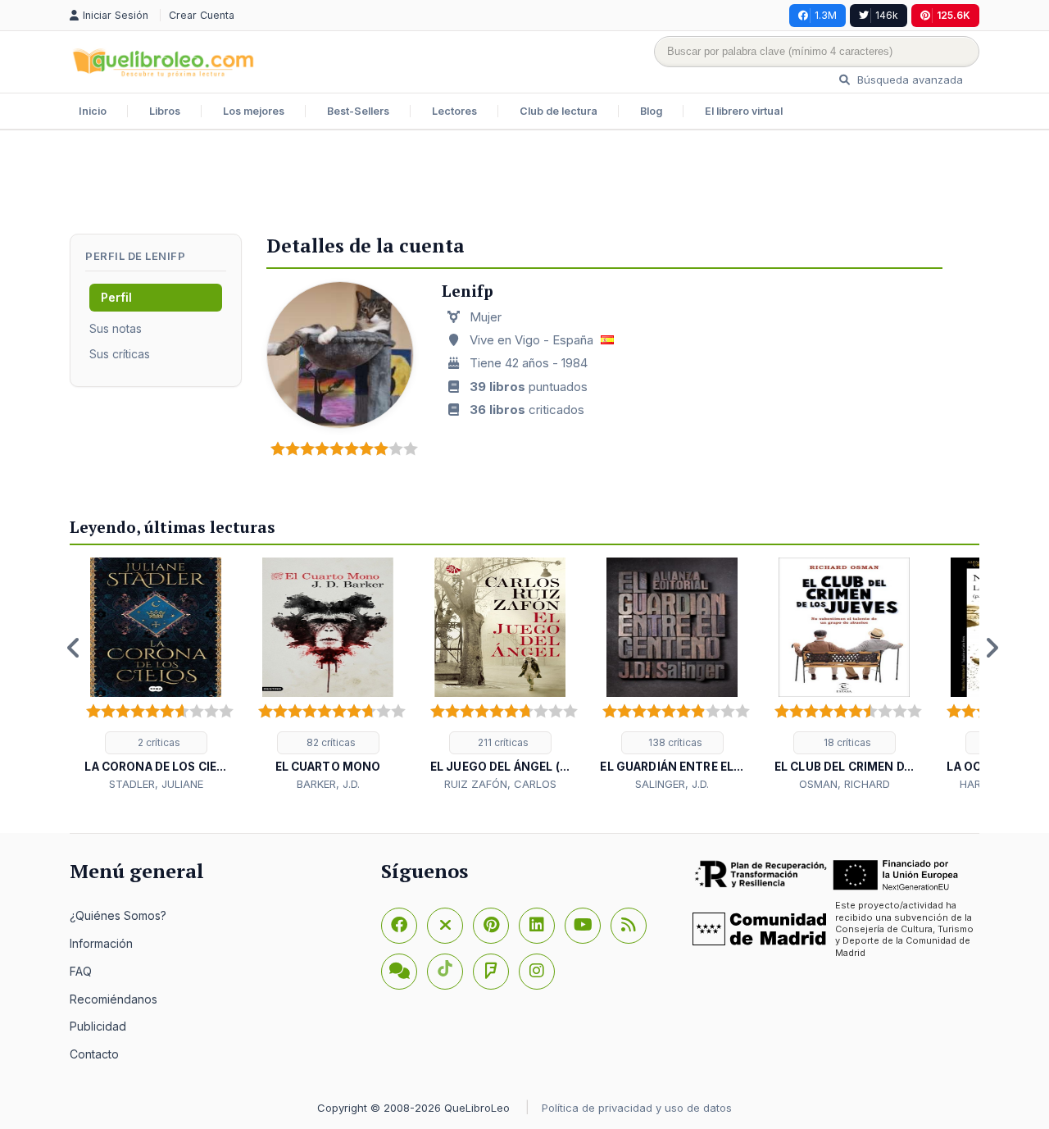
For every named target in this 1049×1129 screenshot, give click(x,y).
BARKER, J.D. (328, 783)
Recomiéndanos (113, 999)
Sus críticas (119, 354)
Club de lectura (558, 111)
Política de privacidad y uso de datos (637, 1107)
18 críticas (846, 742)
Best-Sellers (358, 111)
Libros (164, 111)
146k (886, 15)
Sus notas (115, 328)
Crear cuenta (201, 15)
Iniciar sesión (117, 15)
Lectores (454, 111)
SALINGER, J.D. (672, 783)
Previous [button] (74, 647)
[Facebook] (399, 926)
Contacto (94, 1054)
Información (101, 943)
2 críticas (157, 742)
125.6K (953, 15)
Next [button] (991, 647)
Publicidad (98, 1026)
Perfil (116, 297)
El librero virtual (744, 111)
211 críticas (502, 742)
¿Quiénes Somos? (118, 915)
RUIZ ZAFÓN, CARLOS (500, 783)
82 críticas (330, 742)
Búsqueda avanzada (908, 79)
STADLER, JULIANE (156, 783)
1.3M (826, 15)
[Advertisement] (524, 184)
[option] (156, 675)
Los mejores (253, 111)
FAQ (81, 971)
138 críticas (674, 742)
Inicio (93, 111)
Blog (651, 111)
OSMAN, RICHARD (844, 783)
